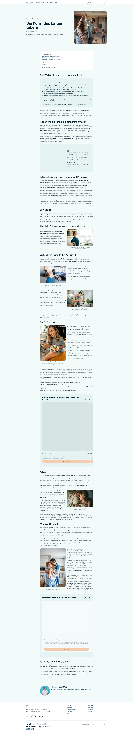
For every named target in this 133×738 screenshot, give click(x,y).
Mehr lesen (66, 649)
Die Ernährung (46, 62)
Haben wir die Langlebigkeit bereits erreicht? (53, 57)
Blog (51, 2)
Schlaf (44, 64)
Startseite (28, 18)
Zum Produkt (66, 461)
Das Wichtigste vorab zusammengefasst (51, 56)
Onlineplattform (39, 2)
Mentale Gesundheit (47, 65)
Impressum (35, 735)
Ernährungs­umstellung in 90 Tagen (56, 640)
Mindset (90, 711)
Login (56, 2)
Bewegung (45, 61)
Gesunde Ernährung (48, 642)
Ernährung (90, 707)
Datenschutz (29, 735)
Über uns (69, 711)
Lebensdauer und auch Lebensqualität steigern (53, 59)
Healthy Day (46, 453)
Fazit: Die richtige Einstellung (49, 67)
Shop (47, 2)
